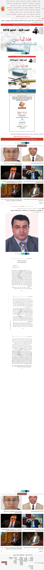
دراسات (16, 559)
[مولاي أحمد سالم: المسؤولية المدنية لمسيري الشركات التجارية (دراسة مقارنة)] (32, 192)
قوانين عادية (32, 559)
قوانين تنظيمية (31, 558)
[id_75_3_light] (0, 8)
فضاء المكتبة (15, 557)
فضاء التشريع (31, 557)
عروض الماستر (15, 561)
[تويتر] (4, 562)
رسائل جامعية (15, 560)
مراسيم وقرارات (31, 560)
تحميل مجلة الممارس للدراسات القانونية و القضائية (22, 136)
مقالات (26, 557)
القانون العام (39, 208)
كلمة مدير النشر (31, 567)
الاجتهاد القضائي (21, 557)
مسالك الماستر (11, 558)
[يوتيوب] (2, 562)
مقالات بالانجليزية (25, 560)
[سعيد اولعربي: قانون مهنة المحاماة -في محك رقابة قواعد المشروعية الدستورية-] (11, 156)
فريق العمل (32, 568)
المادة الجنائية (21, 563)
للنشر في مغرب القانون (30, 566)
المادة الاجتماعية (21, 561)
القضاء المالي (21, 560)
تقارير (16, 558)
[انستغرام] (6, 564)
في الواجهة (39, 18)
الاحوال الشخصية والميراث (20, 559)
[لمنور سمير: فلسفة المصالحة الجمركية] (32, 156)
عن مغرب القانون (31, 565)
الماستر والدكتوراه (11, 557)
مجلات (16, 563)
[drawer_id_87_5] (43, 9)
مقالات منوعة (25, 561)
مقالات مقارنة (25, 559)
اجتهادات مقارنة (21, 558)
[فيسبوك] (6, 562)
